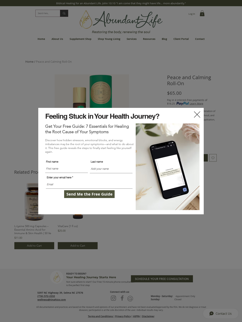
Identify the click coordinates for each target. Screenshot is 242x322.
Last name (97, 161)
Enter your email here (59, 177)
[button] (197, 114)
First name (52, 161)
